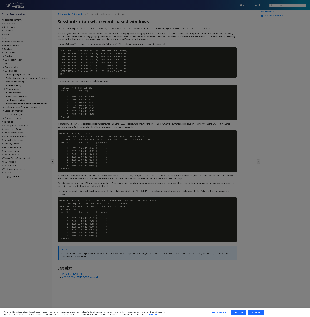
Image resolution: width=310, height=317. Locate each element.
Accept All (256, 312)
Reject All (239, 312)
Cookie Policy (153, 314)
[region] (155, 312)
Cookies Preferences (220, 312)
